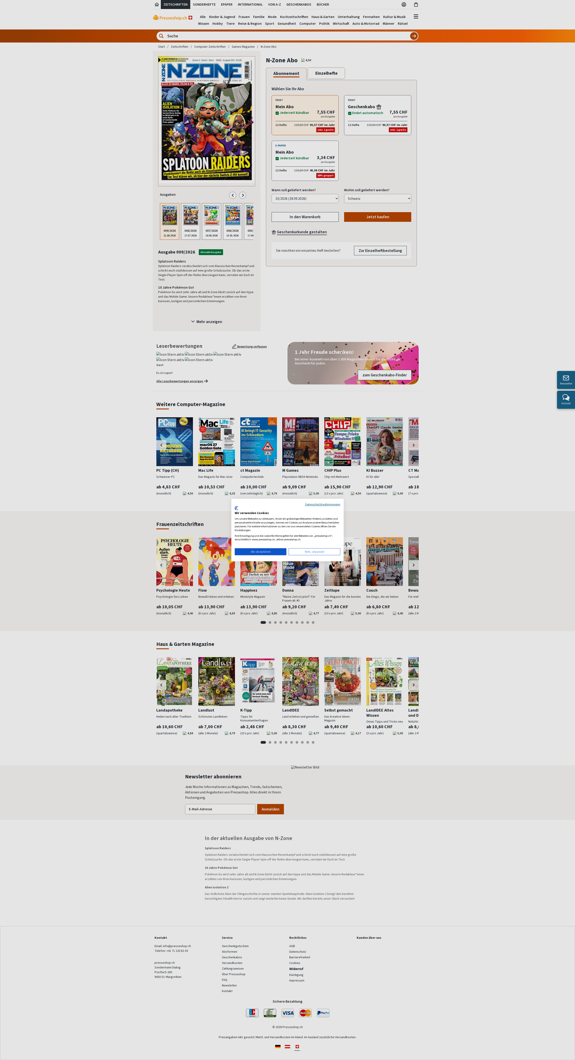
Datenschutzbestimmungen (322, 504)
